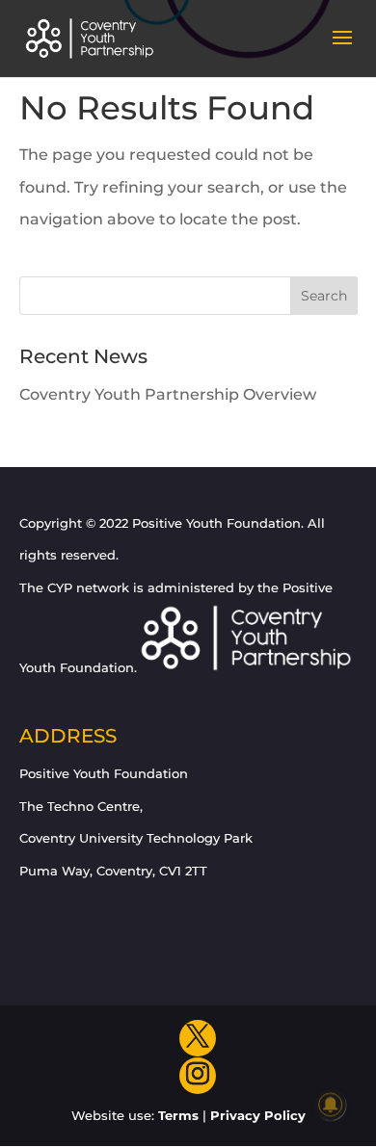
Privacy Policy (258, 1115)
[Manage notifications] (330, 1104)
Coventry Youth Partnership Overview (167, 394)
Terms (178, 1115)
